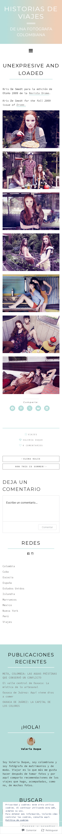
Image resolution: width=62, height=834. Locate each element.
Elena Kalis (31, 459)
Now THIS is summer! (30, 466)
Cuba (6, 571)
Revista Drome (39, 93)
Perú (6, 616)
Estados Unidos (13, 588)
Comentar (47, 527)
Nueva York (10, 610)
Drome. (21, 104)
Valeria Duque (33, 440)
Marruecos (10, 599)
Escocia (8, 577)
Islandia (9, 594)
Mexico (7, 605)
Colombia (9, 566)
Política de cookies (17, 820)
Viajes (32, 434)
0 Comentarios (33, 445)
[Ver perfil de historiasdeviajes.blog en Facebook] (28, 553)
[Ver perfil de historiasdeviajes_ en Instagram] (32, 553)
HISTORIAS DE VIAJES (31, 12)
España (7, 582)
